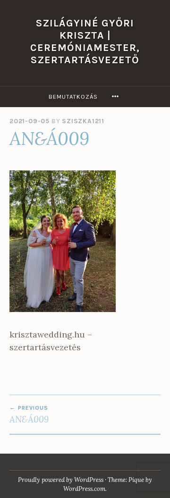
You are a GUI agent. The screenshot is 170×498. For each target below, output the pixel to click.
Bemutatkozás (73, 96)
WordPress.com (84, 489)
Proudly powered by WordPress (60, 480)
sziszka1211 (83, 121)
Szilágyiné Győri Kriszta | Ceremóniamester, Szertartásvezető (85, 41)
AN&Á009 (29, 414)
